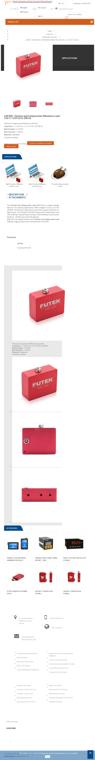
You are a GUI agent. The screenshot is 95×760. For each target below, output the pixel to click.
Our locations (57, 628)
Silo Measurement (56, 702)
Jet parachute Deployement (27, 653)
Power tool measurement (58, 660)
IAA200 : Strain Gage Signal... (72, 592)
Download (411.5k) (24, 248)
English (25, 8)
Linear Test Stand (55, 685)
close (47, 757)
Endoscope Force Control (26, 702)
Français (25, 12)
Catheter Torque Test (25, 694)
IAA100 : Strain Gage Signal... (44, 592)
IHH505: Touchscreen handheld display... (16, 559)
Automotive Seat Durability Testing (62, 664)
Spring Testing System (25, 662)
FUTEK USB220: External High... (17, 592)
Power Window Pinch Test (59, 668)
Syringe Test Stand (24, 685)
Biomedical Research (24, 698)
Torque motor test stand (58, 672)
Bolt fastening (22, 657)
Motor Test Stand (23, 666)
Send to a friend (41, 143)
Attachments (17, 197)
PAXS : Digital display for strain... (74, 559)
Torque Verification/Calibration (28, 670)
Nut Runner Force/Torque (58, 689)
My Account (42, 8)
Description (16, 194)
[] (66, 17)
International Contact (66, 9)
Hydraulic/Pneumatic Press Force (61, 698)
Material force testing (57, 694)
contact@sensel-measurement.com (29, 638)
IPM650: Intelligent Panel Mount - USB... (46, 559)
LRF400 (20, 244)
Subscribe (11, 728)
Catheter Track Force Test (26, 689)
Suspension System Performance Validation (61, 654)
